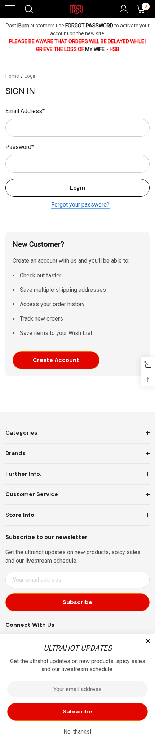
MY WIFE (95, 49)
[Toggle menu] (10, 9)
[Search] (28, 9)
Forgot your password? (80, 204)
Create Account (56, 360)
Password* (19, 147)
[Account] (122, 9)
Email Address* (25, 111)
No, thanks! (77, 731)
